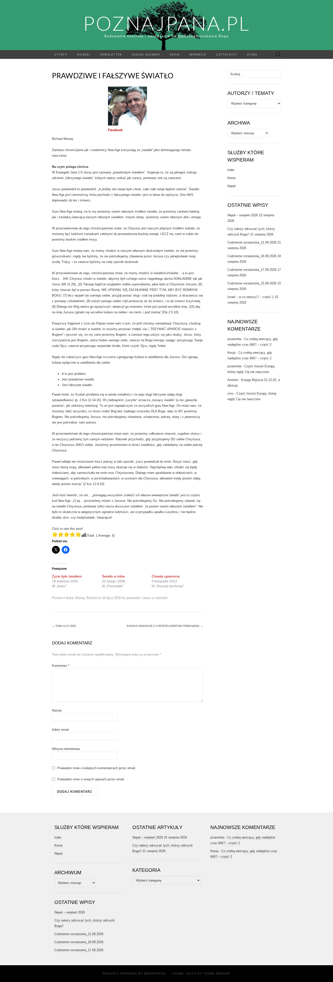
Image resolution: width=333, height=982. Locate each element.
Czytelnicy (226, 54)
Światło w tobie (113, 576)
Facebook (115, 130)
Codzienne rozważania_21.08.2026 (251, 242)
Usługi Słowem (146, 54)
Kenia (175, 54)
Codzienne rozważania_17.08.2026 (251, 269)
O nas (252, 54)
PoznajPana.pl (166, 23)
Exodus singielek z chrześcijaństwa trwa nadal (165, 625)
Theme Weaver (216, 973)
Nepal (231, 186)
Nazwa (56, 710)
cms (230, 393)
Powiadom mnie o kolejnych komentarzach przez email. (96, 768)
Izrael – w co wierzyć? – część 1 (250, 297)
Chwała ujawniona (166, 576)
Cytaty (60, 54)
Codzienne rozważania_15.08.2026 (251, 283)
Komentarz (60, 665)
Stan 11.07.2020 (64, 625)
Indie (230, 170)
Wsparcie (197, 54)
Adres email (60, 729)
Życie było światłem (67, 576)
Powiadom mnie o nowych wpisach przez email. (91, 779)
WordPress (155, 973)
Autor (69, 598)
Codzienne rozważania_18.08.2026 (251, 256)
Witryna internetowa (66, 749)
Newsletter (111, 54)
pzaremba (133, 598)
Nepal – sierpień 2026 (242, 215)
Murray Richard (86, 598)
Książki (83, 54)
